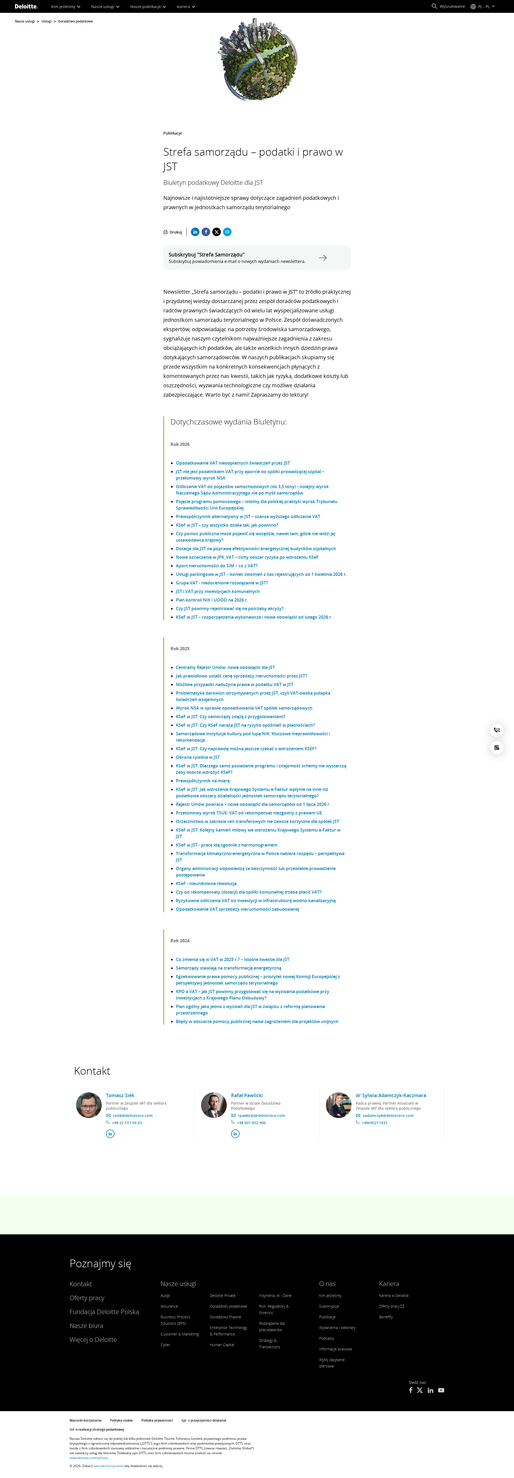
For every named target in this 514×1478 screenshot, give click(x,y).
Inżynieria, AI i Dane (275, 1295)
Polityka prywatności (157, 1420)
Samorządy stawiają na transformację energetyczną (228, 968)
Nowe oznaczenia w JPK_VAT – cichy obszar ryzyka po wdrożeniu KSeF (247, 557)
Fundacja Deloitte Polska (104, 1311)
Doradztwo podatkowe (75, 21)
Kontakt (81, 1283)
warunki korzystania (108, 1466)
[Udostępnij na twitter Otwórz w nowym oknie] (216, 232)
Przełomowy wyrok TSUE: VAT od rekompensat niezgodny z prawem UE (249, 813)
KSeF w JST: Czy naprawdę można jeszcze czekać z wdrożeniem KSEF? (246, 749)
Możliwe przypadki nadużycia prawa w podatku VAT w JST (234, 684)
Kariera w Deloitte (394, 1295)
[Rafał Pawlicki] (214, 1105)
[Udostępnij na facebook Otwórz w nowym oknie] (206, 232)
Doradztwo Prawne (225, 1316)
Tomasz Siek (120, 1095)
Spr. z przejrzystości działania (204, 1420)
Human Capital (222, 1344)
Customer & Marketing (180, 1334)
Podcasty (326, 1338)
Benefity (386, 1316)
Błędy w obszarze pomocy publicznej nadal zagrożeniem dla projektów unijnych (257, 1021)
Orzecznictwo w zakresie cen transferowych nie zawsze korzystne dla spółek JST (257, 821)
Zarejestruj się (322, 257)
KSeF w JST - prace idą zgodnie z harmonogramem (226, 845)
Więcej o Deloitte (93, 1339)
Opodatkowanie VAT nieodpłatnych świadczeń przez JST (233, 463)
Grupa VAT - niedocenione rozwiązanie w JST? (222, 583)
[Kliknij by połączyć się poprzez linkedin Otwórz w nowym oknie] (110, 1133)
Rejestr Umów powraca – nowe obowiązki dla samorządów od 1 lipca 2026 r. (253, 804)
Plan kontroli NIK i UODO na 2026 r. (212, 600)
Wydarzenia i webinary (337, 1327)
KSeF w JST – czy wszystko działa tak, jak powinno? (227, 525)
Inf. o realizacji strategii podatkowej (97, 1429)
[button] (448, 6)
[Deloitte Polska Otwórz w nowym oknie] (410, 1391)
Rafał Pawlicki (247, 1095)
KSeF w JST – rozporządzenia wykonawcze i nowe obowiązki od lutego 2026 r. (254, 617)
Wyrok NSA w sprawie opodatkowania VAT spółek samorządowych (244, 708)
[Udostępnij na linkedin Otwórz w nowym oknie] (195, 232)
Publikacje (327, 1316)
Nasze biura (86, 1325)
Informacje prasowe (335, 1348)
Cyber (165, 1344)
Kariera (184, 6)
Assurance (169, 1306)
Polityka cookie (121, 1420)
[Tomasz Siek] (89, 1105)
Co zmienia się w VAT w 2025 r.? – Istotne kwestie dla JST (232, 959)
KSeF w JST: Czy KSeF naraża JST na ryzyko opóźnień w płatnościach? (245, 725)
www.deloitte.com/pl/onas (89, 1458)
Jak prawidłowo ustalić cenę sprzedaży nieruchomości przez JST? (241, 676)
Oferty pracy (87, 1297)
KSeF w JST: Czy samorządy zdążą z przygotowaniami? (230, 716)
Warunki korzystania (85, 1420)
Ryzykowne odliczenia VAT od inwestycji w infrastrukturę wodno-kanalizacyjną (256, 900)
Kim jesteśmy (63, 6)
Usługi (46, 21)
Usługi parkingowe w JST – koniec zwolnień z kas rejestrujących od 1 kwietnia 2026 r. (261, 574)
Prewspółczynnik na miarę (203, 781)
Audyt (165, 1295)
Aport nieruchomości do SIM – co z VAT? (217, 566)
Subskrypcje (329, 1306)
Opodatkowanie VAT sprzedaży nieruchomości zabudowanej (237, 909)
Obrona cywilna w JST (198, 757)
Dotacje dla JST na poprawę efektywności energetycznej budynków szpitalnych (256, 549)
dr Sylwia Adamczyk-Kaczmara (391, 1095)
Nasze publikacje (146, 6)
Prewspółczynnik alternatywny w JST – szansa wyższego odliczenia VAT (248, 516)
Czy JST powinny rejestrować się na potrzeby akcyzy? (230, 608)
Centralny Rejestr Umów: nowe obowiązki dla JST (225, 667)
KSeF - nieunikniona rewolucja (206, 883)
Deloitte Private (223, 1295)
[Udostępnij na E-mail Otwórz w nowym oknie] (227, 232)
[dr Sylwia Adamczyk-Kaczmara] (339, 1105)
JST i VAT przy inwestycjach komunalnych (218, 591)
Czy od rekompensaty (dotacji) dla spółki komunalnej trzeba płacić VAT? (249, 892)
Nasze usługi (103, 6)
